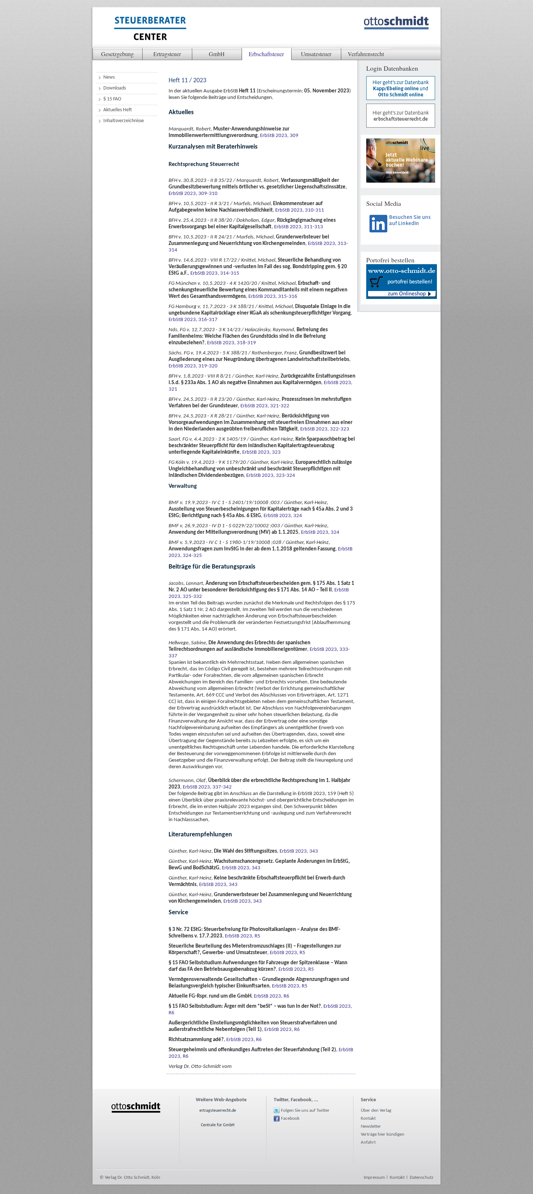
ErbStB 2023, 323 (261, 452)
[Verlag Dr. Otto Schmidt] (149, 29)
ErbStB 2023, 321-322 (264, 406)
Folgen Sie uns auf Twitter (305, 1110)
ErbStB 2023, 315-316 (272, 296)
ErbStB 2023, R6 (271, 996)
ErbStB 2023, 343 (299, 851)
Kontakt (368, 1118)
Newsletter (371, 1126)
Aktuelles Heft (117, 110)
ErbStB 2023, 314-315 (214, 273)
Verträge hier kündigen (382, 1134)
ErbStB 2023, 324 (283, 516)
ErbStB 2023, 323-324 (270, 475)
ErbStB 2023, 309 (279, 135)
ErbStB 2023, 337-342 (207, 787)
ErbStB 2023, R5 (242, 936)
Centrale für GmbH (217, 1125)
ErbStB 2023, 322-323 (324, 429)
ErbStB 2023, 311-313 (298, 227)
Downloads (114, 88)
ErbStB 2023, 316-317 (193, 320)
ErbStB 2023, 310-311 (299, 210)
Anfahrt (368, 1142)
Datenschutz (421, 1177)
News (109, 77)
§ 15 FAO (112, 99)
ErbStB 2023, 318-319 (231, 343)
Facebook (290, 1118)
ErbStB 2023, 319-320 (193, 366)
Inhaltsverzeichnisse (123, 121)
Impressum (374, 1177)
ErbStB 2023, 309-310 (193, 193)
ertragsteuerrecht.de (217, 1110)
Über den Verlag (376, 1110)
